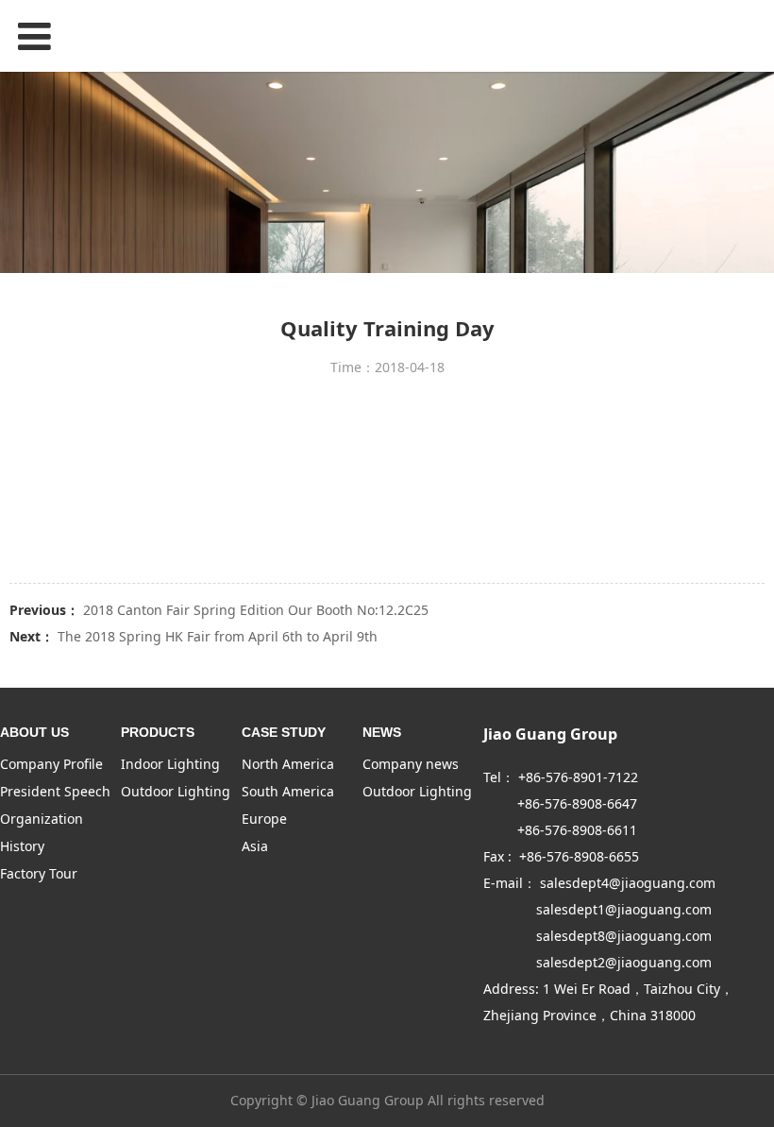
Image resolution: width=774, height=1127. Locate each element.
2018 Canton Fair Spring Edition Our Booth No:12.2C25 (256, 610)
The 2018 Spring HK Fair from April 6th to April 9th (218, 636)
